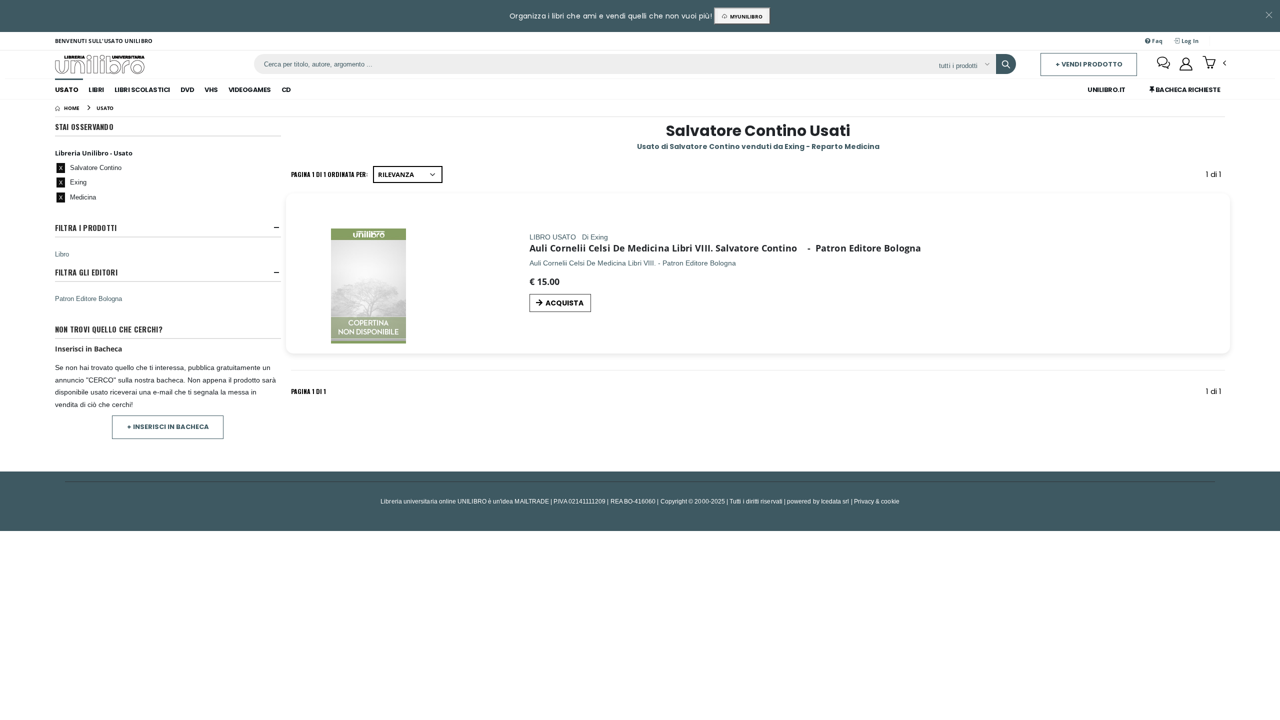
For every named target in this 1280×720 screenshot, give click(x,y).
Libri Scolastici (142, 89)
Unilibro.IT (1107, 89)
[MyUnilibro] (1186, 64)
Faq (1156, 40)
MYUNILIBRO (744, 16)
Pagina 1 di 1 (308, 391)
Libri (96, 89)
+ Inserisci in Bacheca (168, 427)
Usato (66, 89)
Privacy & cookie (877, 501)
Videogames (249, 89)
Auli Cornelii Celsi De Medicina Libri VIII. (621, 248)
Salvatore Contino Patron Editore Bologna (818, 248)
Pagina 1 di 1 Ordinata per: (329, 174)
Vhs (211, 89)
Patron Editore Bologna (88, 298)
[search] (1006, 64)
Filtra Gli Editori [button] (86, 272)
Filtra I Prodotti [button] (86, 227)
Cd (286, 89)
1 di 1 (1215, 176)
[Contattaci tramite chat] (1163, 64)
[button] (1214, 63)
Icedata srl (835, 501)
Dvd (187, 89)
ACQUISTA (565, 303)
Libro (62, 254)
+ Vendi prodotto (1089, 64)
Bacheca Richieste (1187, 89)
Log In (1189, 40)
